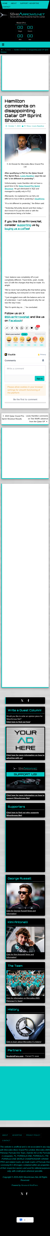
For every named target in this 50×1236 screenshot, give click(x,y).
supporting (24, 224)
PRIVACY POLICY (33, 1135)
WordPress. (33, 1185)
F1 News (8, 50)
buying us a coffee (17, 228)
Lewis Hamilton (27, 175)
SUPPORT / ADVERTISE (29, 3)
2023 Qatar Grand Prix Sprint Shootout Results (13, 416)
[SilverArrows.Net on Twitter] (22, 700)
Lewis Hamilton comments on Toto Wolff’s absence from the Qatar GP (37, 418)
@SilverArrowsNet (17, 316)
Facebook (15, 319)
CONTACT (6, 7)
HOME (4, 3)
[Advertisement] (25, 73)
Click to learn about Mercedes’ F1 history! (23, 1041)
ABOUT (14, 3)
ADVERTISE (17, 1135)
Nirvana (24, 1185)
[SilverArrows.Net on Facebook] (28, 700)
